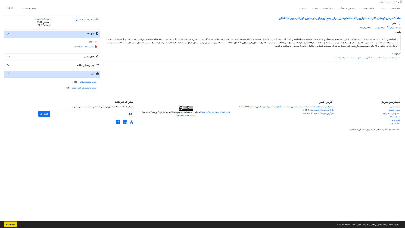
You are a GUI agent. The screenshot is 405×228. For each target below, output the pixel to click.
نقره (353, 57)
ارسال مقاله (328, 8)
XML (91, 42)
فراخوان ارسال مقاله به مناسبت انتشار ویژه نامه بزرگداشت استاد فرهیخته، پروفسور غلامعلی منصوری (291, 106)
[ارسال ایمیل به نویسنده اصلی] (388, 26)
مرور (383, 8)
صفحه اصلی (395, 8)
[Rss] (118, 123)
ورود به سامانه (29, 8)
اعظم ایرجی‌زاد (366, 27)
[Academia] (131, 123)
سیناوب (352, 129)
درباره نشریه (394, 110)
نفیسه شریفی (395, 27)
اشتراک (44, 113)
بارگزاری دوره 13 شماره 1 (322, 113)
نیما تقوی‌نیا (379, 27)
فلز (359, 57)
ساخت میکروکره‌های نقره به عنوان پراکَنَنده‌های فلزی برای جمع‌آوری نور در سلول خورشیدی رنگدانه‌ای (340, 18)
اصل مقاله (84, 46)
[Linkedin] (125, 123)
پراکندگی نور (368, 57)
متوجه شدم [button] (10, 224)
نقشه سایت (395, 123)
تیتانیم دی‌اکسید (341, 57)
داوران (315, 8)
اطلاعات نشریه (368, 8)
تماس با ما (303, 8)
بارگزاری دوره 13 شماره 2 (322, 110)
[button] (335, 224)
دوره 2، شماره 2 (42, 19)
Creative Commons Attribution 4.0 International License (203, 114)
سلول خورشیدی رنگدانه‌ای (388, 57)
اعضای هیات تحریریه (391, 113)
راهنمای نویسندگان (347, 8)
